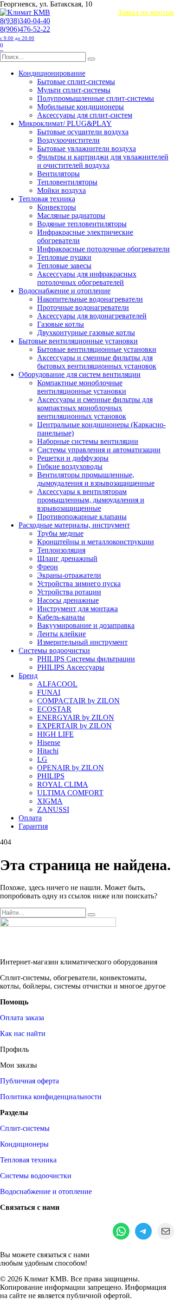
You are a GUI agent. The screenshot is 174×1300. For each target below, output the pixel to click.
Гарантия (33, 826)
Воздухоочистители (68, 140)
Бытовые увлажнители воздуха (86, 148)
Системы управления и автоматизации (99, 450)
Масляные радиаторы (71, 215)
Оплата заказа (22, 1018)
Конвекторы (56, 207)
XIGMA (50, 801)
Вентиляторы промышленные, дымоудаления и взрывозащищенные (96, 479)
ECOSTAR (54, 709)
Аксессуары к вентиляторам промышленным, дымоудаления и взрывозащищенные (90, 500)
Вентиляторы (58, 174)
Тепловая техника (47, 199)
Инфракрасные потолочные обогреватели (103, 249)
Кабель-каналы (61, 617)
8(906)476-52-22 (25, 33)
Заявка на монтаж (146, 12)
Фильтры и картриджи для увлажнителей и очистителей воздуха (102, 161)
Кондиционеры (24, 1144)
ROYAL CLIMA (62, 784)
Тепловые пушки (64, 257)
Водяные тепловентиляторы (82, 224)
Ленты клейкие (61, 634)
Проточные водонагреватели (83, 307)
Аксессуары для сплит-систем (84, 115)
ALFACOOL (57, 684)
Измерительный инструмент (82, 642)
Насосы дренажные (68, 600)
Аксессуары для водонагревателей (92, 316)
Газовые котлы (60, 324)
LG (42, 759)
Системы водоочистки (54, 650)
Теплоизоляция (61, 550)
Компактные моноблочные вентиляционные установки (81, 387)
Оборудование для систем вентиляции (80, 374)
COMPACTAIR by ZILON (78, 701)
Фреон (47, 567)
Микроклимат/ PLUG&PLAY (65, 123)
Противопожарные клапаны (82, 517)
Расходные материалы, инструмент (74, 525)
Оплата (30, 818)
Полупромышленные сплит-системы (95, 98)
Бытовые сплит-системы (76, 82)
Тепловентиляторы (67, 182)
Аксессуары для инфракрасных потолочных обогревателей (86, 278)
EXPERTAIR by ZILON (74, 726)
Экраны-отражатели (69, 575)
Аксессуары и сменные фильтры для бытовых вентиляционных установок (96, 362)
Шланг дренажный (67, 558)
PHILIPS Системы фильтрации (86, 659)
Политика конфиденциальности (51, 1097)
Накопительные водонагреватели (90, 299)
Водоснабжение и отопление (64, 291)
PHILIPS (50, 776)
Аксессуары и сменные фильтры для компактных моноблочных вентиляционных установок (95, 408)
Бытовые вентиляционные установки (78, 341)
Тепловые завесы (64, 266)
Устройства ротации (69, 592)
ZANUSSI (53, 809)
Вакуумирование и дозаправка (86, 625)
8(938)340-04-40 (25, 21)
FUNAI (48, 692)
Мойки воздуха (61, 190)
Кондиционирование (52, 73)
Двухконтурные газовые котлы (86, 333)
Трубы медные (60, 533)
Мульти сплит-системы (73, 90)
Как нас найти (22, 1033)
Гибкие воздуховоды (70, 466)
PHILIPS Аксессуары (70, 667)
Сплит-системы (25, 1128)
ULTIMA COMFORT (70, 793)
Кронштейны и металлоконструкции (95, 542)
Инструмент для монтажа (77, 609)
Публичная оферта (29, 1081)
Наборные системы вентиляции (87, 441)
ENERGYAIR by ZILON (75, 717)
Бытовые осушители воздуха (83, 132)
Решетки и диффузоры (73, 458)
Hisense (48, 742)
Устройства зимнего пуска (79, 583)
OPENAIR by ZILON (70, 768)
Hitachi (47, 751)
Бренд (28, 676)
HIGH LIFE (55, 734)
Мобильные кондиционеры (80, 107)
